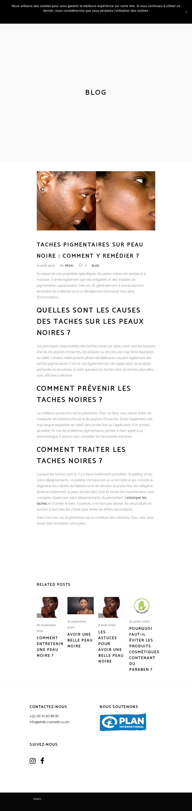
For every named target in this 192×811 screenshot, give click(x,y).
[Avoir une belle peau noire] (80, 605)
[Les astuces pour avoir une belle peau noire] (111, 607)
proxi (69, 265)
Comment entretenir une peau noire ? (50, 647)
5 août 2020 (106, 625)
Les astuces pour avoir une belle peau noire (111, 647)
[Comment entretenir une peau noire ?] (50, 607)
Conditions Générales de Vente (19, 805)
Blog (96, 265)
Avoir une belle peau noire (80, 640)
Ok (96, 17)
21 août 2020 (46, 265)
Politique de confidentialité (54, 805)
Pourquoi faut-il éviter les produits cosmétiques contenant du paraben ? (144, 649)
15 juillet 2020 (139, 621)
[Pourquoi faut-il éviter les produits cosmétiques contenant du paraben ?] (142, 606)
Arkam (37, 799)
